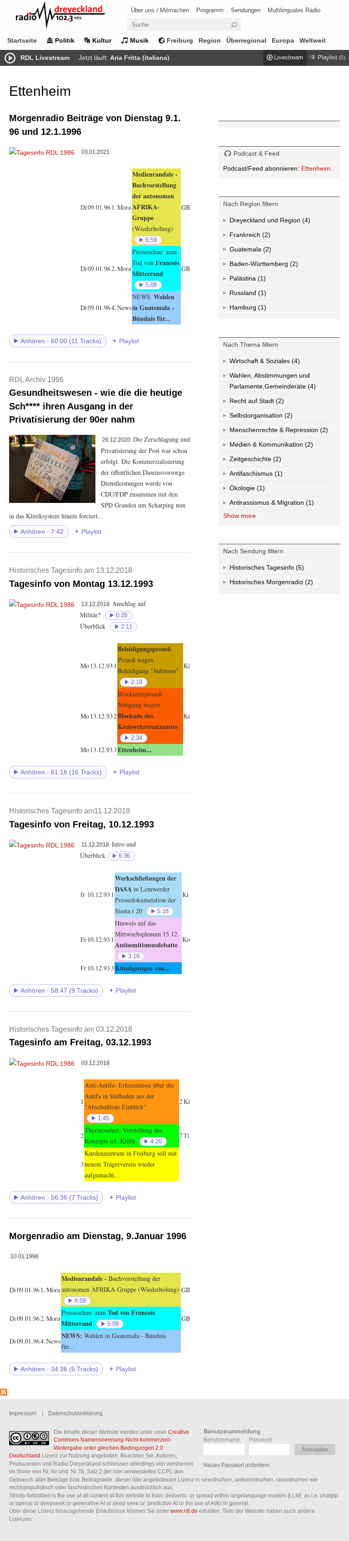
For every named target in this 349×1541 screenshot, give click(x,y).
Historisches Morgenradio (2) (282, 583)
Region (210, 40)
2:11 (126, 627)
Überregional (246, 40)
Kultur (101, 40)
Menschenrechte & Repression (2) (282, 432)
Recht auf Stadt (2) (265, 403)
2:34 (136, 738)
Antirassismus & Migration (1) (282, 504)
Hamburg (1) (261, 309)
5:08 (151, 285)
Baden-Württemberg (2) (282, 265)
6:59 (151, 240)
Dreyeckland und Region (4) (282, 222)
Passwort (260, 1440)
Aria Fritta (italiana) (140, 57)
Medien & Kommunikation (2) (282, 446)
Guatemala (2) (266, 251)
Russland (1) (261, 294)
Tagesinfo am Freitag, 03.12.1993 (80, 1036)
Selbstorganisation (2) (282, 417)
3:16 (134, 956)
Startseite (22, 40)
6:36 (124, 856)
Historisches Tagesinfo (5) (282, 569)
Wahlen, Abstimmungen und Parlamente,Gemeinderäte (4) (282, 383)
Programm (210, 10)
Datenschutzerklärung (75, 1413)
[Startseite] (73, 16)
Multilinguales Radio (294, 10)
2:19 (136, 682)
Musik (139, 40)
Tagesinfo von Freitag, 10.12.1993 (81, 818)
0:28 (121, 615)
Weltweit (312, 40)
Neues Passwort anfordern (236, 1465)
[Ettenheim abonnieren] (3, 1393)
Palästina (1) (260, 280)
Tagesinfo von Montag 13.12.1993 (81, 577)
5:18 (163, 911)
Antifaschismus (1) (277, 475)
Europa (283, 40)
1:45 (103, 1118)
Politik (65, 40)
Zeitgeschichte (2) (276, 461)
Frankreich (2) (265, 236)
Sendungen (245, 10)
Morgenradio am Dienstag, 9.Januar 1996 (97, 1236)
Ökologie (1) (259, 490)
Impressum (22, 1413)
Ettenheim (315, 168)
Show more (239, 515)
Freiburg (180, 40)
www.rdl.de (184, 1511)
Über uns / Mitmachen (160, 10)
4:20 (156, 1141)
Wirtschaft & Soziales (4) (279, 363)
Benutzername (222, 1440)
